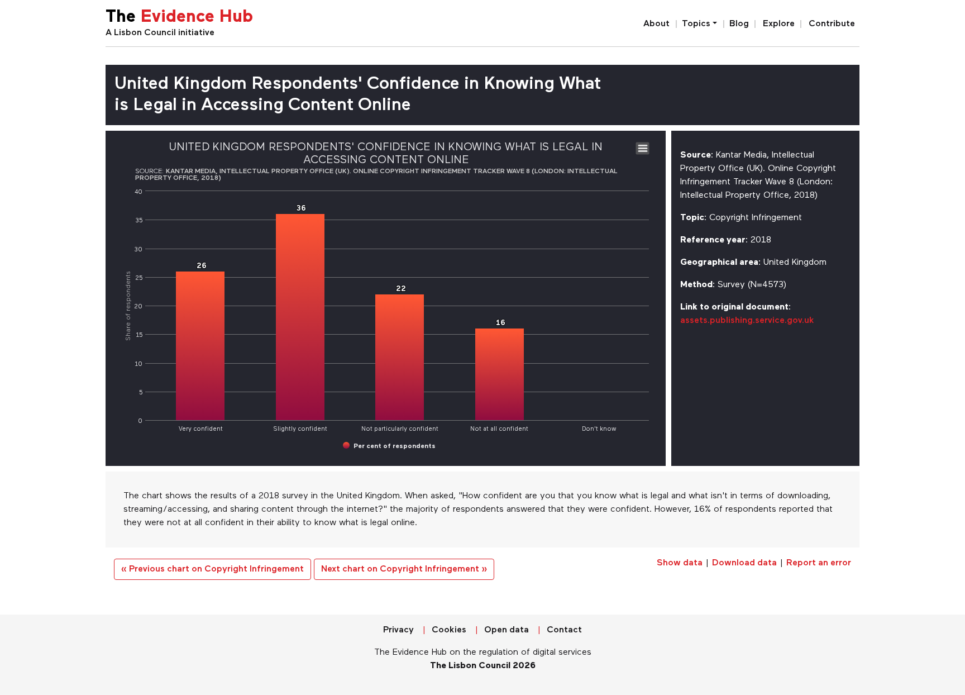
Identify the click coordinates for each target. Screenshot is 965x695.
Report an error (818, 563)
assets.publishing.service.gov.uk (747, 320)
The (179, 17)
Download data (744, 563)
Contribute (832, 24)
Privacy (398, 630)
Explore (779, 24)
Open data (506, 630)
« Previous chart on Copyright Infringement (212, 569)
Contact (564, 630)
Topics (696, 24)
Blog (739, 24)
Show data (680, 563)
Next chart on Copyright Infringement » (404, 569)
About (656, 24)
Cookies (449, 630)
